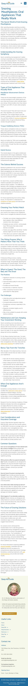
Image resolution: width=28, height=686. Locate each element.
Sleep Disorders (5, 630)
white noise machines (7, 343)
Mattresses (4, 632)
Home (2, 623)
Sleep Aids (3, 627)
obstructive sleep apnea (15, 390)
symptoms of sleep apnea (8, 201)
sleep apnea (20, 81)
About (2, 625)
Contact (3, 637)
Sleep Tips (3, 634)
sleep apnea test (5, 411)
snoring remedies (6, 546)
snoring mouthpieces (21, 118)
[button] (21, 3)
